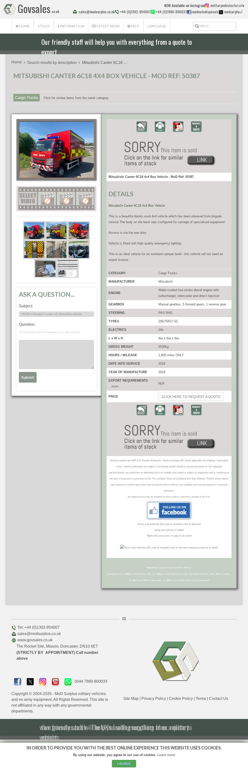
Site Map (131, 698)
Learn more (166, 755)
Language (156, 26)
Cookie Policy (181, 698)
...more (113, 386)
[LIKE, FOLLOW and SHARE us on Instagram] (43, 681)
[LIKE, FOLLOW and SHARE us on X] (30, 681)
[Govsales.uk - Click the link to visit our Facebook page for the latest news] (169, 510)
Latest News (108, 26)
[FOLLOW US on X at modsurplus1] (221, 12)
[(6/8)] (79, 249)
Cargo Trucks (26, 98)
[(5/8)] (56, 249)
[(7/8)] (45, 268)
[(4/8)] (34, 249)
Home (24, 26)
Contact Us (218, 698)
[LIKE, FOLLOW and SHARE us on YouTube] (55, 681)
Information (71, 26)
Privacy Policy (153, 698)
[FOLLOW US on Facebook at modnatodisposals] (189, 12)
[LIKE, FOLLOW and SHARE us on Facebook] (18, 681)
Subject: (26, 306)
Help (134, 26)
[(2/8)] (56, 230)
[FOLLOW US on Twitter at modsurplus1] (232, 11)
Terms (201, 698)
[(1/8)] (34, 230)
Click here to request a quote (191, 397)
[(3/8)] (79, 230)
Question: (49, 327)
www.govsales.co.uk (35, 640)
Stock (44, 26)
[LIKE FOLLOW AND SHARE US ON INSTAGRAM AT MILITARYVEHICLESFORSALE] (226, 5)
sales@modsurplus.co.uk (39, 634)
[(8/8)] (67, 268)
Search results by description (52, 62)
